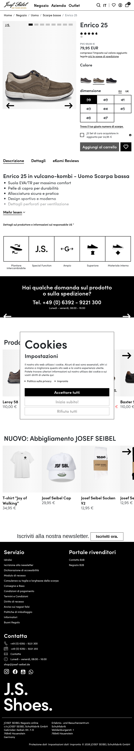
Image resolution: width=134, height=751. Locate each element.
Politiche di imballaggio (18, 612)
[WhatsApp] (31, 671)
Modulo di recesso (15, 575)
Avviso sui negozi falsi (17, 606)
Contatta (15, 654)
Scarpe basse (52, 15)
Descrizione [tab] (13, 160)
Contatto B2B (76, 559)
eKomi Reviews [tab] (66, 160)
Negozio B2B (76, 565)
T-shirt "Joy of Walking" (15, 500)
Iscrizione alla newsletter (18, 565)
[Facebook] (15, 671)
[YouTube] (23, 671)
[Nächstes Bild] (69, 106)
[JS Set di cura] (130, 135)
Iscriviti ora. (107, 536)
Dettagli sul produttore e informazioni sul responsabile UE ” (38, 224)
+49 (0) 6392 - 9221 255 (24, 648)
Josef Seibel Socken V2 (98, 500)
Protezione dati (38, 744)
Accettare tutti (67, 392)
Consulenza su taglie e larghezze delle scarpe (31, 580)
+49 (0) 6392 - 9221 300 (72, 302)
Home (8, 15)
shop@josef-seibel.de (17, 664)
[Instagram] (6, 671)
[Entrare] (120, 5)
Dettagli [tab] (38, 160)
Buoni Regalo (12, 622)
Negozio (21, 15)
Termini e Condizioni (16, 596)
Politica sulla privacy (39, 381)
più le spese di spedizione (103, 56)
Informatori (10, 617)
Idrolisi (8, 559)
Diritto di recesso (14, 601)
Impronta (75, 744)
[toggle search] (98, 5)
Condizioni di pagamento (19, 591)
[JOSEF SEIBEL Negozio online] (16, 4)
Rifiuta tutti (67, 411)
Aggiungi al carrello (100, 146)
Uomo (35, 15)
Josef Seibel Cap (56, 497)
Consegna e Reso (14, 585)
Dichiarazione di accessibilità (21, 570)
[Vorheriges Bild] (10, 106)
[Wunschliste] (113, 5)
